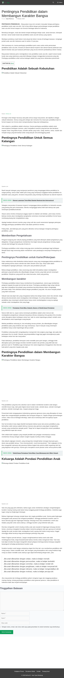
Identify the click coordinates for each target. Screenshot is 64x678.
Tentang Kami (46, 671)
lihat (12, 63)
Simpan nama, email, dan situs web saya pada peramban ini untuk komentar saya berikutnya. (31, 627)
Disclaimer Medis (30, 671)
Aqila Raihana (10, 18)
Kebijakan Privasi (19, 671)
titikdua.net (8, 113)
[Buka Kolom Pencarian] (53, 2)
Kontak (38, 671)
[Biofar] (6, 2)
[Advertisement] (32, 651)
